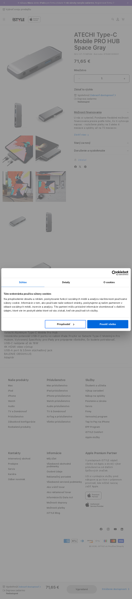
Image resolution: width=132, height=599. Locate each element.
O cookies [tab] (109, 282)
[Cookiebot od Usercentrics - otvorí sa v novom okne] (114, 273)
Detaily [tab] (66, 282)
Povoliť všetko (108, 324)
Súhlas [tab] (23, 282)
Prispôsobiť (63, 324)
